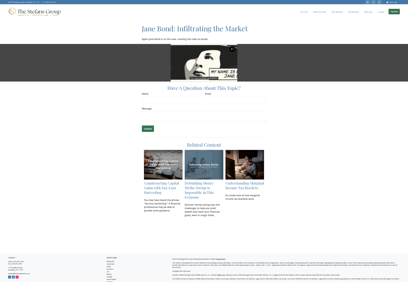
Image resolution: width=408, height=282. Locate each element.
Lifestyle (109, 277)
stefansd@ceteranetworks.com (19, 274)
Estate (109, 267)
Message (147, 108)
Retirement (110, 261)
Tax (108, 272)
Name (145, 93)
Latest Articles (111, 279)
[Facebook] (373, 2)
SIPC (223, 275)
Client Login (393, 2)
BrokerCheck (220, 259)
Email (208, 93)
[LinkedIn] (367, 2)
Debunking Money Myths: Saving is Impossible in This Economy (199, 190)
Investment (110, 264)
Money (109, 274)
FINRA (219, 275)
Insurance (110, 269)
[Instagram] (17, 277)
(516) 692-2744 (50, 2)
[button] (304, 11)
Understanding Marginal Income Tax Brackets (244, 185)
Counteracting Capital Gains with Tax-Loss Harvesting (161, 188)
